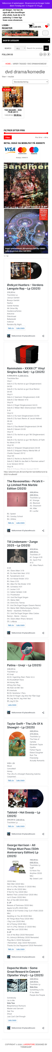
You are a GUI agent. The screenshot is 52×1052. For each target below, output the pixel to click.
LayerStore (29, 1044)
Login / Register (7, 27)
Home (8, 63)
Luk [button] (40, 5)
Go (46, 48)
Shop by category (11, 40)
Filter (8, 137)
